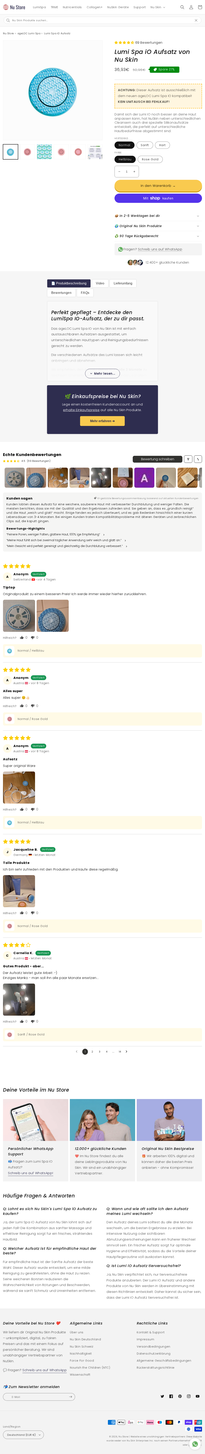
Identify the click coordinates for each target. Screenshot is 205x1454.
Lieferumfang (123, 283)
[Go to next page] (127, 1052)
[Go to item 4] (79, 478)
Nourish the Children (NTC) (90, 1368)
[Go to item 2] (36, 478)
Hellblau (125, 159)
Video (100, 283)
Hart (162, 145)
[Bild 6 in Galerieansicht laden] (61, 151)
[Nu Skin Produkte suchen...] (182, 7)
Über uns (76, 1332)
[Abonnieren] (70, 1397)
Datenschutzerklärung (154, 1354)
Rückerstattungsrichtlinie (156, 1368)
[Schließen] (198, 19)
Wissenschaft (80, 1375)
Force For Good (82, 1361)
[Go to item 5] (101, 478)
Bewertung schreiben (157, 459)
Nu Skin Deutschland (85, 1339)
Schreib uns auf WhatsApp (160, 249)
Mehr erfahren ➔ (102, 421)
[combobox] (99, 20)
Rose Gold (150, 159)
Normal (124, 145)
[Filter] (188, 459)
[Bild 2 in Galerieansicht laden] (27, 151)
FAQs (85, 292)
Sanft (145, 145)
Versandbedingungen (153, 1347)
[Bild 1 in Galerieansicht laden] (10, 151)
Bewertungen (61, 292)
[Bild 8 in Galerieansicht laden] (95, 151)
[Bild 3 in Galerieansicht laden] (44, 151)
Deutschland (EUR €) (21, 1435)
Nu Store (123, 1436)
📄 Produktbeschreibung (68, 283)
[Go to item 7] (144, 478)
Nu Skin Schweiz (81, 1347)
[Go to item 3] (58, 478)
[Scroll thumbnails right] (197, 477)
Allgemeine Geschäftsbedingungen (164, 1361)
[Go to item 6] (123, 478)
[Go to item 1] (15, 478)
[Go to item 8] (166, 478)
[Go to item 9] (188, 478)
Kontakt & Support (151, 1332)
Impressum (145, 1339)
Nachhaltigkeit (81, 1354)
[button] (157, 7)
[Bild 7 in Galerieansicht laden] (78, 151)
